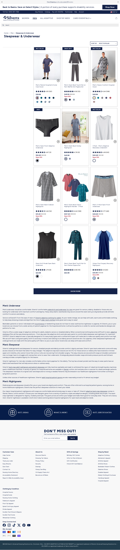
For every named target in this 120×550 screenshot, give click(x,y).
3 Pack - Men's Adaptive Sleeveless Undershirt (101, 147)
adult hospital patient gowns (52, 377)
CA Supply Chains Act (42, 472)
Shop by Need (103, 452)
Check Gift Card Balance (74, 464)
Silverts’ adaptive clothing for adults (48, 318)
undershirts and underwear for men (59, 310)
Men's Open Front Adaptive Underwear (45, 147)
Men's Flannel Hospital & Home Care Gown (46, 86)
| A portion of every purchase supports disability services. (48, 7)
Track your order (8, 461)
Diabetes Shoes (103, 469)
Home (6, 33)
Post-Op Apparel (8, 503)
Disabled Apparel (103, 472)
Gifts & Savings (72, 452)
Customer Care (8, 452)
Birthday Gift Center (73, 455)
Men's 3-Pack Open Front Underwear (101, 205)
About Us (38, 452)
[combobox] (60, 25)
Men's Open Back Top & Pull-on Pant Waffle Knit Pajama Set (75, 86)
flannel (66, 369)
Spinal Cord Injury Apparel (11, 506)
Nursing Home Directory (10, 472)
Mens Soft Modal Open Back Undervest (45, 264)
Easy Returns (7, 464)
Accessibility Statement (10, 475)
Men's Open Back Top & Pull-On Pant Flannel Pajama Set (75, 264)
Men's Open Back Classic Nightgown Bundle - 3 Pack (73, 205)
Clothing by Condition (11, 489)
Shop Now (109, 7)
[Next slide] (118, 2)
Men (12, 33)
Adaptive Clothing (103, 455)
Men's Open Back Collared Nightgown (44, 205)
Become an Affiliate (41, 475)
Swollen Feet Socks (9, 515)
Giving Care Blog (40, 469)
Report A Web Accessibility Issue (13, 478)
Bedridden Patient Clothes (106, 466)
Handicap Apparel (103, 478)
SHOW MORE (75, 291)
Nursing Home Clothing (10, 498)
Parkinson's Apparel (9, 501)
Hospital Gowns (8, 492)
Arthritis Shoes (102, 464)
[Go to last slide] (2, 2)
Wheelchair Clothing (9, 518)
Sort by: (94, 43)
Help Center (6, 455)
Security (38, 464)
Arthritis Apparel (103, 461)
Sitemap (38, 466)
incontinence (39, 324)
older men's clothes (48, 320)
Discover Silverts (40, 455)
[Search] (3, 25)
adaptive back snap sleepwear (96, 391)
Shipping (5, 458)
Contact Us (6, 469)
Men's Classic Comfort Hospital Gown (103, 86)
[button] (26, 18)
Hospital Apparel (103, 481)
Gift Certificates (72, 461)
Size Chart (6, 466)
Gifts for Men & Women (74, 458)
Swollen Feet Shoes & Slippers (12, 512)
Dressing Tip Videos (41, 458)
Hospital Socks (7, 495)
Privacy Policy (39, 461)
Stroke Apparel (7, 509)
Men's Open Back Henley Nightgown (72, 147)
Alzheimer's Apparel (104, 458)
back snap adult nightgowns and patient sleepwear (27, 367)
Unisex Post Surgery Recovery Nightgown (103, 264)
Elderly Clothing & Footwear (107, 475)
